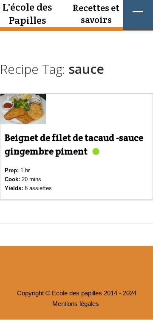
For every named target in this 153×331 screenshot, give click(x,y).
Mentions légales (75, 303)
